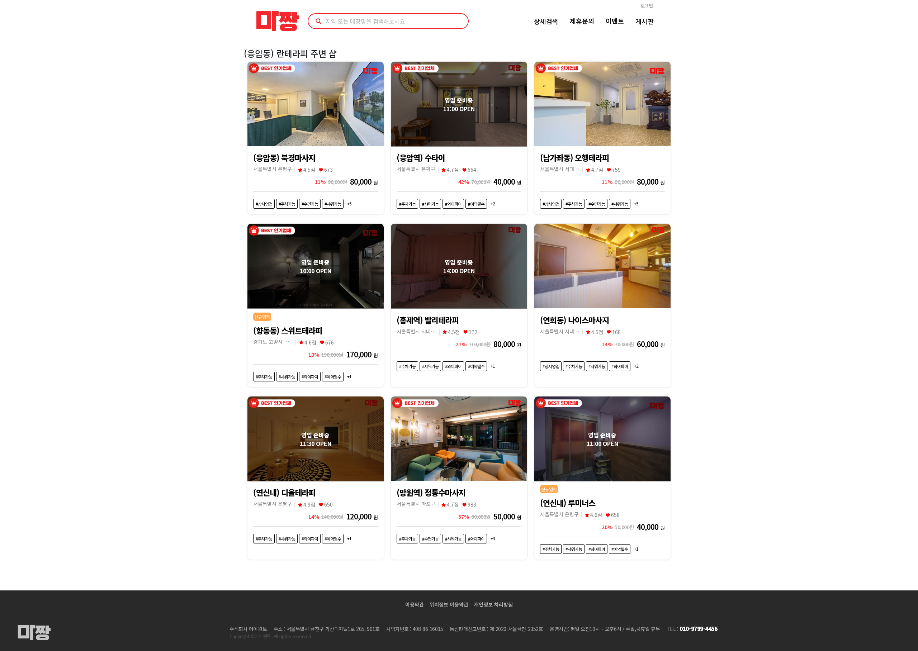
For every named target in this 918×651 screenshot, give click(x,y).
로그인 (646, 5)
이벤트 (615, 20)
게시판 (644, 21)
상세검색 (546, 21)
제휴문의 (582, 20)
